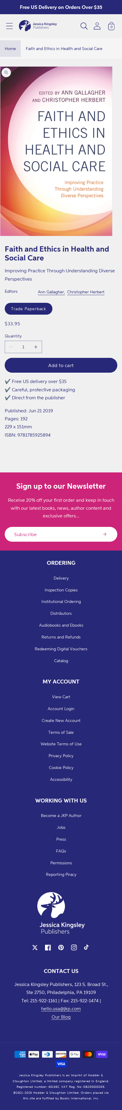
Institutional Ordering (61, 601)
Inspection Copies (61, 589)
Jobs (61, 827)
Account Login (61, 708)
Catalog (61, 660)
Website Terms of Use (61, 743)
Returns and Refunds (61, 636)
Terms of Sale (61, 732)
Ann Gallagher (51, 291)
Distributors (61, 613)
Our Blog (61, 1016)
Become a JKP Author (61, 815)
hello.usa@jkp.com (61, 1008)
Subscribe (25, 534)
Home (10, 48)
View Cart (61, 696)
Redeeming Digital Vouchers (61, 648)
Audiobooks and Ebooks (61, 625)
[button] (9, 26)
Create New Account (61, 720)
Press (61, 839)
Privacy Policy (61, 755)
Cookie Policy (61, 767)
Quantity (13, 335)
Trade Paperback (28, 308)
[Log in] (97, 26)
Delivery (61, 577)
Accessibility (61, 779)
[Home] (38, 26)
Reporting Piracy (61, 874)
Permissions (61, 862)
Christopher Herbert (86, 291)
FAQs (61, 850)
